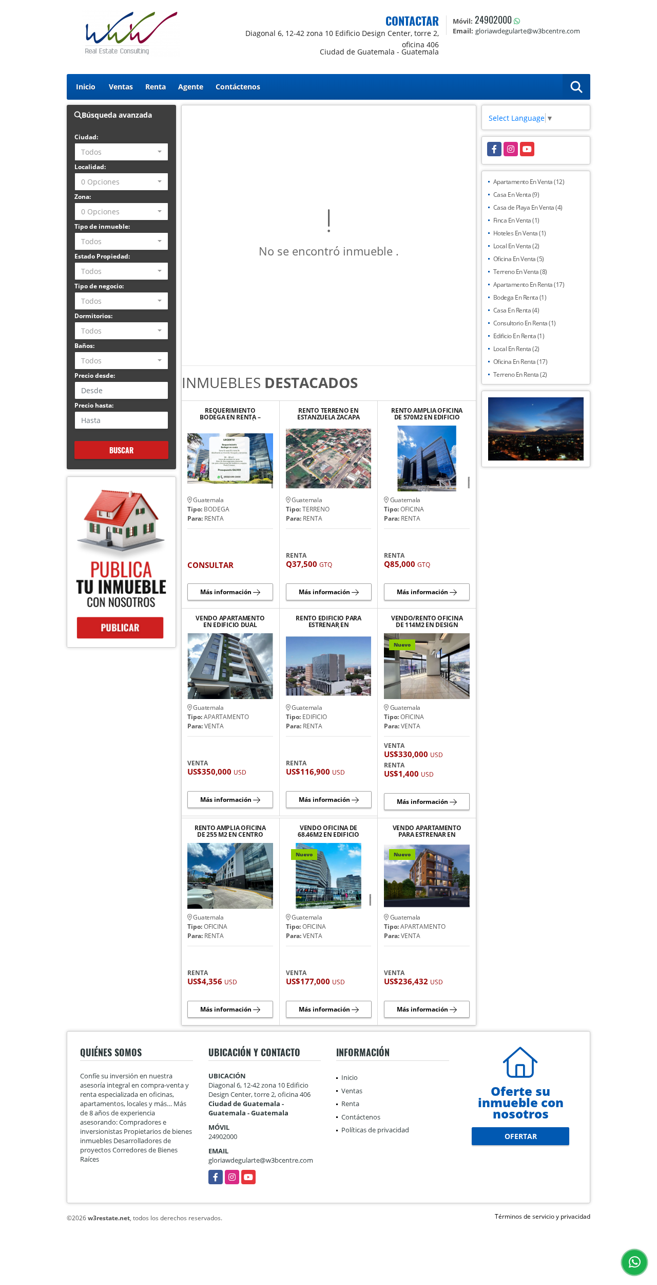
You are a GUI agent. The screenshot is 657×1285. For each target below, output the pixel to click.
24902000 (493, 19)
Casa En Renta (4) (516, 310)
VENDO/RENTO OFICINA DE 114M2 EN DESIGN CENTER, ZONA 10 (426, 621)
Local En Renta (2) (516, 348)
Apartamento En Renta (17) (529, 284)
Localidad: (90, 166)
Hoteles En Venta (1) (519, 233)
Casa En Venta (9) (516, 194)
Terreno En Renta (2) (520, 374)
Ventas (121, 86)
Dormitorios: (93, 315)
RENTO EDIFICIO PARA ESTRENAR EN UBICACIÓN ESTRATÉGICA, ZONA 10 (328, 621)
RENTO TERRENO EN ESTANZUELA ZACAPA (328, 413)
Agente (190, 86)
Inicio (85, 86)
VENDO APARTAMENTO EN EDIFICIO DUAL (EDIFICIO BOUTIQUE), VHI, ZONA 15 (230, 621)
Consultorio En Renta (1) (524, 323)
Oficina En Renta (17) (520, 361)
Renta (155, 86)
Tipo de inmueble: (102, 226)
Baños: (84, 345)
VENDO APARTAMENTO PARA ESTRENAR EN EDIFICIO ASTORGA (427, 831)
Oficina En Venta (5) (518, 258)
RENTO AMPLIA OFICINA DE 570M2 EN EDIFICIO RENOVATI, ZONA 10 (426, 413)
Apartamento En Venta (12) (529, 181)
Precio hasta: (93, 405)
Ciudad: (86, 137)
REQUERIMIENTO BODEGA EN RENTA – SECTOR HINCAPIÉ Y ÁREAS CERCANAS (230, 413)
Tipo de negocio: (99, 286)
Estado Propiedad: (102, 256)
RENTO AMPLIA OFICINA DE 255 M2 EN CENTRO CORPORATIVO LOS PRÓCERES (230, 831)
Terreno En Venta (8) (520, 271)
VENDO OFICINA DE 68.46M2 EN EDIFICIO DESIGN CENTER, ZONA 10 (328, 831)
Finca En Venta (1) (516, 220)
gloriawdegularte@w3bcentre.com (260, 1160)
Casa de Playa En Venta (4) (528, 207)
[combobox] (121, 152)
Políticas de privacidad (375, 1129)
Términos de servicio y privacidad (542, 1216)
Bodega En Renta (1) (520, 297)
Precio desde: (94, 375)
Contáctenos (238, 86)
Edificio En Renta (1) (519, 336)
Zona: (82, 196)
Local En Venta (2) (516, 246)
